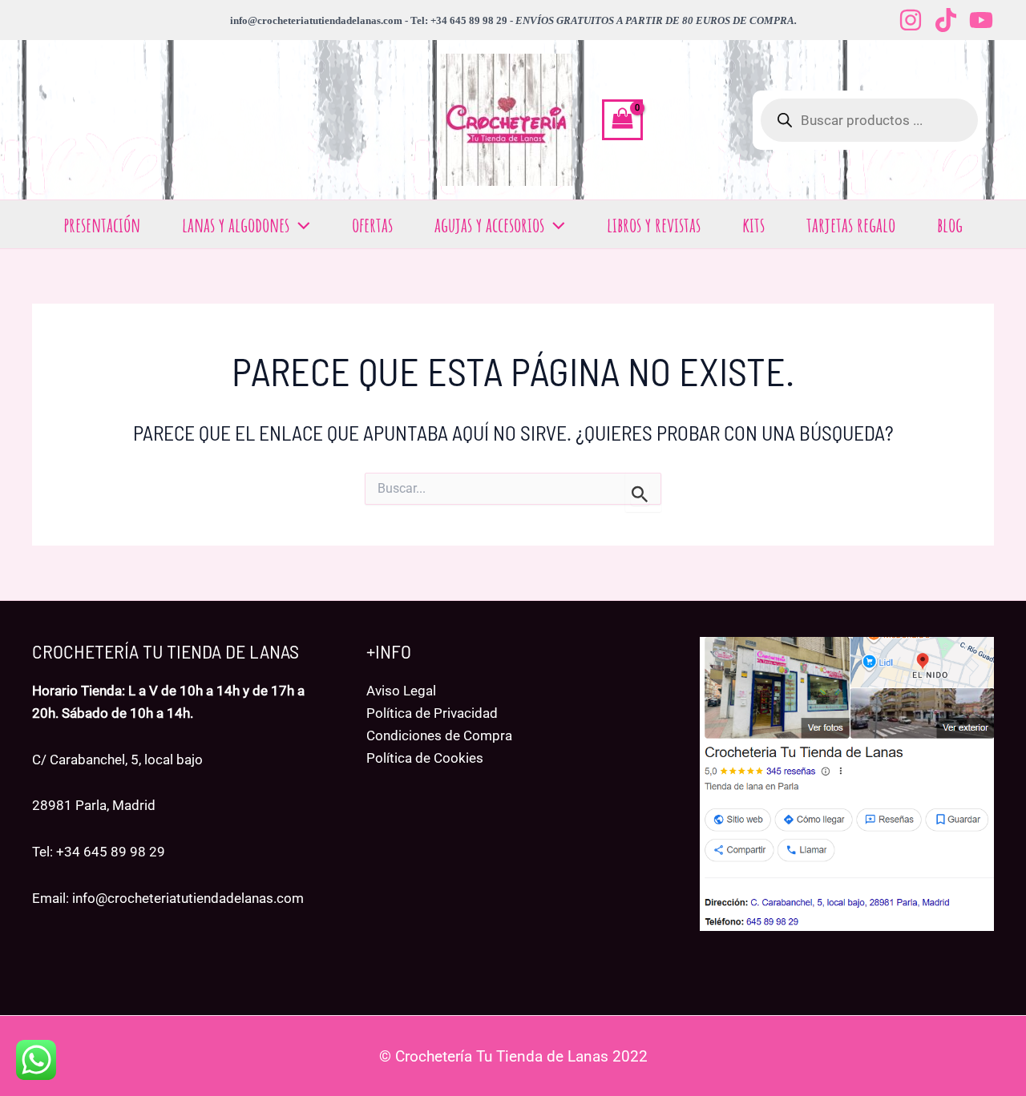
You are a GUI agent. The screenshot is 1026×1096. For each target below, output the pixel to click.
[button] (299, 224)
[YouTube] (981, 20)
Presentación (101, 224)
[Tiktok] (946, 20)
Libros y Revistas (654, 224)
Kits (753, 224)
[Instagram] (910, 20)
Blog (950, 224)
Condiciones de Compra (439, 735)
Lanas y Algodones (235, 224)
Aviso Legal (401, 691)
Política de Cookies (424, 758)
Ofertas (372, 224)
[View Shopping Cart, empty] (622, 120)
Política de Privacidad (432, 713)
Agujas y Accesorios (489, 224)
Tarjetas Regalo (850, 224)
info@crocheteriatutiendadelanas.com (188, 898)
